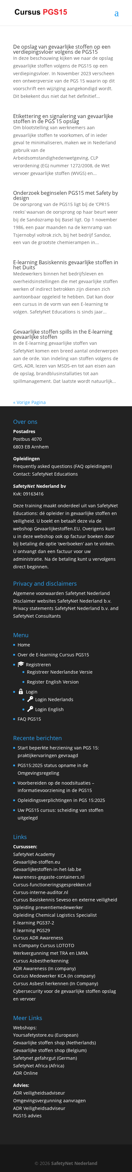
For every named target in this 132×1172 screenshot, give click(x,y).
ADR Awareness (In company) (44, 968)
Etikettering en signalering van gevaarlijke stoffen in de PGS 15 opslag (63, 119)
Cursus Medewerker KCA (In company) (54, 976)
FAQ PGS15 (29, 719)
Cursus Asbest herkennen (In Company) (55, 983)
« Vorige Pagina (29, 402)
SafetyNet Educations (55, 474)
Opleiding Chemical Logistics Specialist (55, 915)
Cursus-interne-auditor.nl (40, 892)
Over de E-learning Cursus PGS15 (53, 655)
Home (24, 645)
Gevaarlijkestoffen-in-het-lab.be (47, 869)
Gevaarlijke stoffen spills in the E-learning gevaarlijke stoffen (62, 334)
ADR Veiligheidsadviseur (39, 1108)
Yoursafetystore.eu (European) (45, 1035)
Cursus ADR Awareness (38, 938)
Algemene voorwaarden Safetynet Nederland (61, 593)
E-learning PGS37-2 (33, 923)
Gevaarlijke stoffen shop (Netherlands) (54, 1043)
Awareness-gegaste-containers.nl (49, 877)
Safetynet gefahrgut (34, 1058)
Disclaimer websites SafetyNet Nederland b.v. (62, 601)
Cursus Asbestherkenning (41, 961)
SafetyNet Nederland (74, 1163)
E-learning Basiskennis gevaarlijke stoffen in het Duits (65, 265)
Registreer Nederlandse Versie (60, 672)
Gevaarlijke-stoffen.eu (36, 862)
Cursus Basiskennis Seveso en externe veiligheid (65, 900)
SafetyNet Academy (34, 854)
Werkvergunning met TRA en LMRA (50, 953)
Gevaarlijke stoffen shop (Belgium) (50, 1050)
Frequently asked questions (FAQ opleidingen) (62, 466)
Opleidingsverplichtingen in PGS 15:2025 (61, 800)
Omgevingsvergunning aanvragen (49, 1100)
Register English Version (53, 682)
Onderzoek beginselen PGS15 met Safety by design (65, 195)
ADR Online (25, 1073)
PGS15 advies (27, 1116)
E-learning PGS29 (31, 930)
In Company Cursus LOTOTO (43, 945)
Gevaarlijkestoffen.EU (57, 529)
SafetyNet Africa (30, 1066)
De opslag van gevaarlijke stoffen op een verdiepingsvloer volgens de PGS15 (62, 49)
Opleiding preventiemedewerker (48, 907)
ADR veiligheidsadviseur (39, 1093)
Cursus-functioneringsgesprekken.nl (52, 885)
